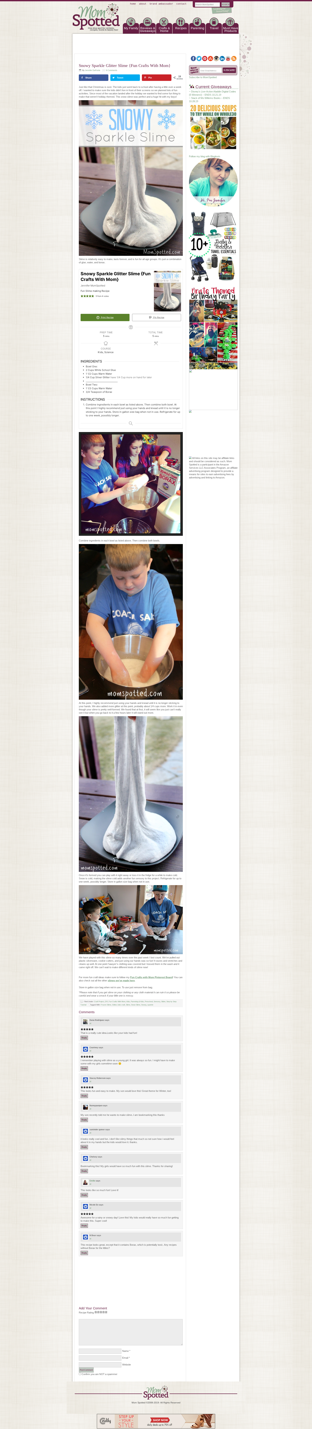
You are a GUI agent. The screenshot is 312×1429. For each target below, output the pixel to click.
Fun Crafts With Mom (117, 1001)
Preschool (149, 1001)
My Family (131, 28)
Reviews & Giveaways (148, 29)
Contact (181, 4)
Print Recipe (107, 317)
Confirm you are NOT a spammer (99, 1374)
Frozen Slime (106, 1005)
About (142, 4)
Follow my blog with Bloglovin (204, 156)
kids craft (121, 1005)
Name (125, 1351)
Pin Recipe (158, 317)
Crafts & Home (164, 29)
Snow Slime (135, 1005)
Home (133, 4)
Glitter (114, 1005)
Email (125, 1357)
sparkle (150, 1005)
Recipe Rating (86, 1312)
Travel (214, 28)
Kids (128, 1001)
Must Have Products (230, 29)
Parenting (197, 28)
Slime (128, 1005)
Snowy (143, 1005)
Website (126, 1364)
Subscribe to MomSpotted (203, 77)
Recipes (181, 28)
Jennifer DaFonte (92, 70)
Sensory (157, 1001)
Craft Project (99, 1001)
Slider (163, 1001)
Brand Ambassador (161, 4)
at (90, 1023)
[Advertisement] (131, 1279)
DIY (106, 1001)
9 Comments (111, 70)
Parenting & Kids (137, 1001)
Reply (84, 1038)
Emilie (92, 1181)
